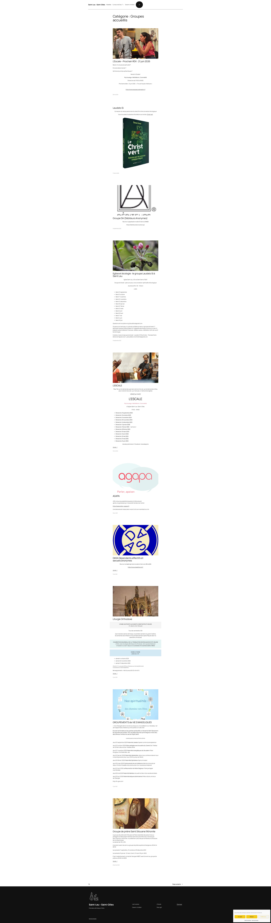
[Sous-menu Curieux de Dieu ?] (123, 4)
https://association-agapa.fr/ (121, 506)
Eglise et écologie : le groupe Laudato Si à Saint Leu (134, 274)
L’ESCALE (117, 385)
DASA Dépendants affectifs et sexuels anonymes (128, 559)
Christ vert (150, 114)
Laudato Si (118, 108)
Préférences (263, 916)
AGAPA (116, 496)
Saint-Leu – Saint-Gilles (96, 5)
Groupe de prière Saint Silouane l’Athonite (134, 831)
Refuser (252, 916)
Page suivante (177, 884)
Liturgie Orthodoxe (122, 619)
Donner (179, 904)
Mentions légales (248, 920)
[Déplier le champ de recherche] (139, 4)
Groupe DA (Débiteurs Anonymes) (130, 218)
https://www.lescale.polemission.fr (135, 89)
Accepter (240, 916)
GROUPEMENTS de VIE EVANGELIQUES (132, 722)
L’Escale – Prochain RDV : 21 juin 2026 (131, 61)
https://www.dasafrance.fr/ (135, 567)
